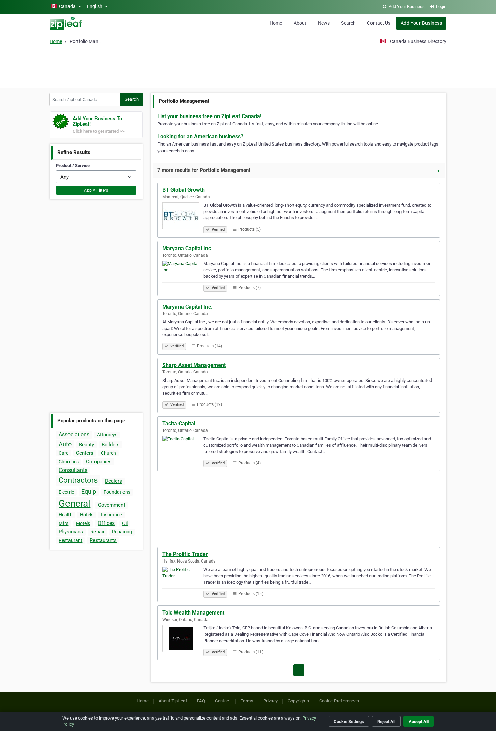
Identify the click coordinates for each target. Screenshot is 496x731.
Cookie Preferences (339, 700)
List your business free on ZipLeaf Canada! (209, 116)
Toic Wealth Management (193, 612)
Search (348, 23)
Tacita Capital (178, 423)
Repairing (122, 531)
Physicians (71, 532)
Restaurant (70, 540)
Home (276, 23)
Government (111, 505)
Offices (106, 523)
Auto (65, 444)
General (74, 503)
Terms (247, 700)
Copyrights (298, 700)
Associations (74, 434)
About (300, 23)
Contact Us (378, 23)
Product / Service (73, 165)
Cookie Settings (349, 721)
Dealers (113, 481)
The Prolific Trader (185, 554)
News (324, 23)
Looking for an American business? (200, 136)
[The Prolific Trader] (182, 581)
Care (63, 453)
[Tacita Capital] (182, 450)
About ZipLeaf (173, 700)
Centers (84, 453)
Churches (69, 461)
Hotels (86, 514)
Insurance (111, 514)
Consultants (73, 470)
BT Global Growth (183, 190)
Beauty (86, 445)
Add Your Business (421, 23)
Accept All (419, 721)
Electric (66, 492)
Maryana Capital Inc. (187, 307)
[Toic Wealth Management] (182, 639)
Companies (99, 462)
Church (108, 453)
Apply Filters (96, 190)
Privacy (270, 700)
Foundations (117, 492)
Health (66, 514)
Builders (111, 445)
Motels (83, 523)
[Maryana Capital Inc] (182, 275)
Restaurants (103, 540)
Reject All (386, 721)
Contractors (78, 480)
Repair (97, 532)
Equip (88, 491)
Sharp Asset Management (194, 365)
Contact (223, 700)
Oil (125, 523)
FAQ (201, 700)
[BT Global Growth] (182, 216)
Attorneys (107, 434)
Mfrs (63, 523)
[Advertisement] (248, 68)
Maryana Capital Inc (186, 248)
